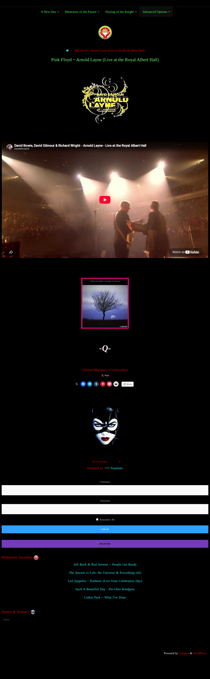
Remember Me (107, 520)
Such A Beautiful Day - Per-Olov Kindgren (105, 589)
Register (105, 544)
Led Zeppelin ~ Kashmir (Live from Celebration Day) (105, 581)
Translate (116, 468)
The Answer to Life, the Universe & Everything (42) (105, 572)
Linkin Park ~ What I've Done (105, 597)
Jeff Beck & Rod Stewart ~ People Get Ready (105, 564)
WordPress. (200, 653)
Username (105, 482)
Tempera (184, 653)
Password (105, 501)
